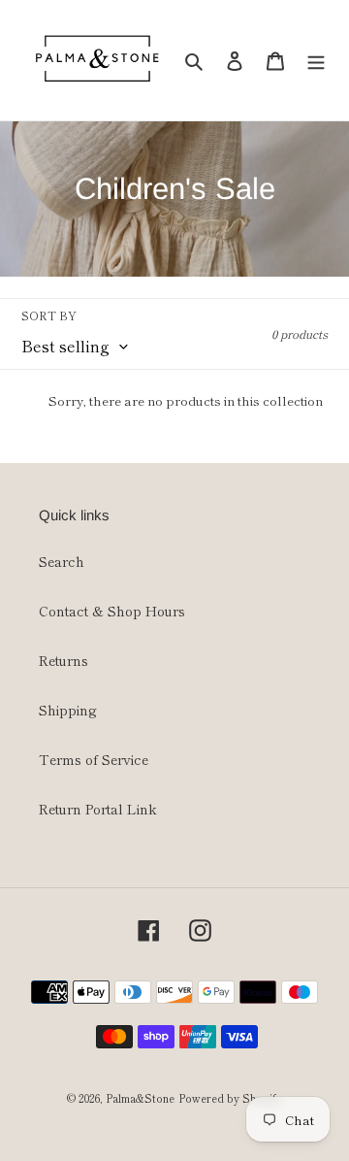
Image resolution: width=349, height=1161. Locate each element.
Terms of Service (93, 759)
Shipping (68, 709)
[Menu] (316, 61)
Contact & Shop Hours (112, 610)
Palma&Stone (140, 1098)
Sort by (49, 315)
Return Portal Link (98, 808)
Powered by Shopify (230, 1098)
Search (61, 561)
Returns (63, 660)
